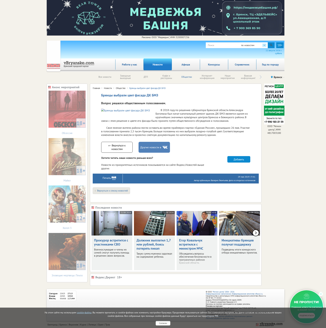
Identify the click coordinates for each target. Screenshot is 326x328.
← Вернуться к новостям (117, 147)
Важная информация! (248, 77)
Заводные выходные (125, 77)
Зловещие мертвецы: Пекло (69, 269)
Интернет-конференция (207, 77)
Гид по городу (270, 64)
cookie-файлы (84, 312)
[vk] (165, 147)
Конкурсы (214, 64)
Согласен (163, 323)
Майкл (74, 174)
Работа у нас (129, 64)
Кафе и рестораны (166, 77)
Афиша (186, 64)
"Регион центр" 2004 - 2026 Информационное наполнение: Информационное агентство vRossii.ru (234, 293)
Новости (158, 64)
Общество (186, 76)
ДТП (146, 76)
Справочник (242, 64)
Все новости (104, 76)
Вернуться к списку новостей (112, 190)
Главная (96, 88)
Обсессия (73, 127)
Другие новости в (150, 147)
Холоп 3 (74, 222)
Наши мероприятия (228, 77)
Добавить (239, 159)
